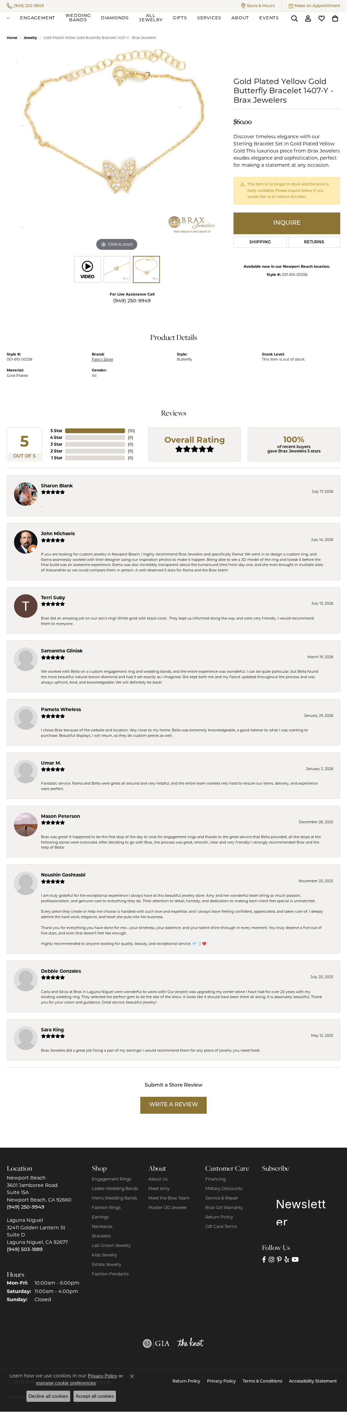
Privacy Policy (221, 1381)
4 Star (56, 437)
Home (12, 38)
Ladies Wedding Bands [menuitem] (115, 1188)
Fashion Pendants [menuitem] (110, 1273)
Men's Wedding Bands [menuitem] (114, 1198)
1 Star (56, 457)
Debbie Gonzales (61, 971)
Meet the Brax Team (168, 1198)
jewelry (30, 38)
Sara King (52, 1029)
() (131, 430)
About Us (158, 1179)
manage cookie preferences (66, 1383)
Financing (215, 1179)
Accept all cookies (95, 1396)
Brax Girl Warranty (224, 1207)
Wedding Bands (78, 18)
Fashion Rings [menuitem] (106, 1207)
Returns (314, 242)
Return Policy (219, 1216)
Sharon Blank (57, 485)
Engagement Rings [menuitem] (111, 1179)
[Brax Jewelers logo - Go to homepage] (8, 18)
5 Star (56, 430)
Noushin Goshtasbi (63, 875)
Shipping (260, 242)
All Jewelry (151, 18)
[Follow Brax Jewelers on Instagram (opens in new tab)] (271, 1259)
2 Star (56, 450)
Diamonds (115, 18)
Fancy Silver (102, 359)
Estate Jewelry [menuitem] (106, 1264)
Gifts (180, 18)
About (240, 18)
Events (269, 18)
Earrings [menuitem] (100, 1216)
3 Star (56, 444)
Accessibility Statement (313, 1381)
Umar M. (51, 763)
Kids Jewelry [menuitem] (104, 1254)
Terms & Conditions (262, 1381)
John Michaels (58, 533)
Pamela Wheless (61, 709)
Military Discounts (223, 1188)
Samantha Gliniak (62, 650)
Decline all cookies (48, 1396)
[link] (25, 6)
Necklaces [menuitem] (102, 1226)
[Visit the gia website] (156, 1343)
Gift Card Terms (221, 1226)
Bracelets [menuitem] (101, 1235)
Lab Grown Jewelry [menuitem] (111, 1245)
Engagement (37, 18)
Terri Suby (53, 597)
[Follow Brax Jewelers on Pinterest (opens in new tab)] (279, 1259)
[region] (117, 151)
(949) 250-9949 (132, 301)
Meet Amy (159, 1188)
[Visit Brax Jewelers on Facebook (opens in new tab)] (264, 1259)
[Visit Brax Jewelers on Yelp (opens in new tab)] (286, 1259)
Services (209, 18)
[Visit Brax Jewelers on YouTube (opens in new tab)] (295, 1259)
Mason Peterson (60, 816)
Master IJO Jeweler (167, 1207)
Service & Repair (221, 1198)
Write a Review (173, 1105)
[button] (258, 6)
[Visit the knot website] (190, 1343)
